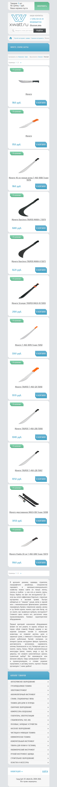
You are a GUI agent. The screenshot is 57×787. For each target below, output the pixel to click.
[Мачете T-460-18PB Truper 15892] (28, 339)
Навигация (16, 771)
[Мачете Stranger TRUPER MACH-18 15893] (28, 300)
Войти (45, 771)
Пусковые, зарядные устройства (24, 724)
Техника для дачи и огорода (22, 703)
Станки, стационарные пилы (22, 699)
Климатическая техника (20, 737)
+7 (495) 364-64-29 (36, 19)
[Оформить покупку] (41, 6)
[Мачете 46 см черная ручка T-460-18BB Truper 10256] (28, 172)
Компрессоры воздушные (21, 711)
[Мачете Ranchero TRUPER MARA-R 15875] (28, 258)
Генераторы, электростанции (22, 716)
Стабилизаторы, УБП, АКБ (21, 720)
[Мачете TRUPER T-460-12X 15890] (28, 384)
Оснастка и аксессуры (20, 762)
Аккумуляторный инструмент (23, 694)
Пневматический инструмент (23, 750)
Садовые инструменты (37, 38)
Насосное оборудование (20, 728)
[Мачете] (28, 87)
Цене (26, 57)
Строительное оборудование (22, 758)
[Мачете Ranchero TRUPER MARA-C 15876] (28, 217)
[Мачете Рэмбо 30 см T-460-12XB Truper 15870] (28, 548)
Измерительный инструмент (22, 741)
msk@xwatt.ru (36, 22)
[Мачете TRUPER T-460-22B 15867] (28, 467)
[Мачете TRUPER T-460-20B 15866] (28, 426)
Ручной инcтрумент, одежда (22, 38)
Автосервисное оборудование (23, 682)
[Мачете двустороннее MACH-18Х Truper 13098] (28, 506)
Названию (21, 57)
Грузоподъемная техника (21, 686)
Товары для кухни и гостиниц (23, 745)
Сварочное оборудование (21, 707)
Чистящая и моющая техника (23, 733)
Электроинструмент (19, 690)
